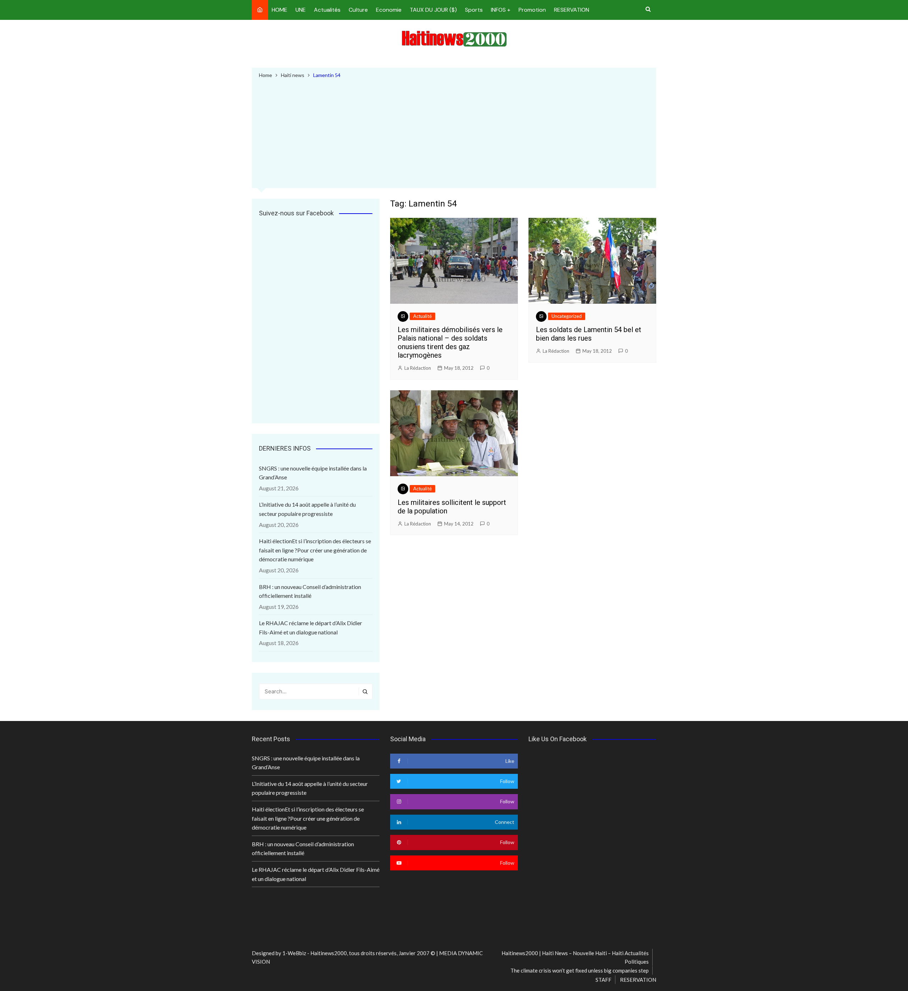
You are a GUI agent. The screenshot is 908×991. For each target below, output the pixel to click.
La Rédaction (417, 368)
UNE (300, 9)
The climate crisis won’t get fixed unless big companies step (579, 970)
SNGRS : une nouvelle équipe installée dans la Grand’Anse (313, 473)
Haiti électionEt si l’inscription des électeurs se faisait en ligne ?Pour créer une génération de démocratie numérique (315, 550)
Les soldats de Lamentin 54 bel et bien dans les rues (588, 333)
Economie (389, 9)
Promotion (532, 9)
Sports (474, 9)
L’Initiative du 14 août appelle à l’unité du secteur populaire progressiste (307, 509)
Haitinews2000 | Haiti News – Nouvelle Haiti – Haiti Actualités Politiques (575, 957)
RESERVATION (571, 9)
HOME (279, 9)
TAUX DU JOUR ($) (433, 9)
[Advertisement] (454, 132)
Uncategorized (567, 316)
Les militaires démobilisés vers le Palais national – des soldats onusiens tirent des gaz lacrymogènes (450, 342)
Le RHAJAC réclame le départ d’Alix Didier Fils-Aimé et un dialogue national (310, 627)
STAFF (603, 979)
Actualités (327, 9)
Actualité (422, 316)
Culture (358, 9)
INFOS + (500, 9)
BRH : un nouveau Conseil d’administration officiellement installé (310, 591)
